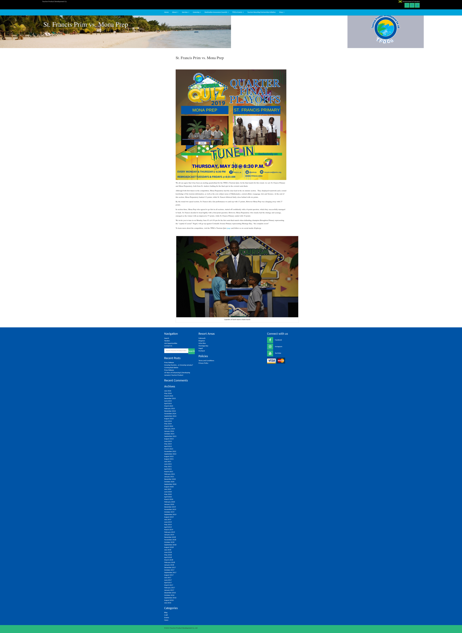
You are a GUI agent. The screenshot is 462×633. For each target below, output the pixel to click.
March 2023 (168, 449)
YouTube (278, 353)
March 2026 (168, 396)
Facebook (278, 340)
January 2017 (169, 590)
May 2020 (168, 494)
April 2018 (168, 557)
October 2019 (169, 512)
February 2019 (169, 532)
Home (166, 12)
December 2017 (170, 567)
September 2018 (170, 545)
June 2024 (168, 421)
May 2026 (168, 393)
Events (166, 618)
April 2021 (168, 469)
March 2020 (168, 499)
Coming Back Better (171, 368)
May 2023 (168, 444)
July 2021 (167, 462)
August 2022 (169, 456)
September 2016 (170, 598)
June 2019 (168, 522)
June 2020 (168, 492)
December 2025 (170, 398)
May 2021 (168, 467)
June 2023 (168, 441)
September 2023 (170, 436)
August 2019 (169, 517)
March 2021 (168, 472)
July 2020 (167, 489)
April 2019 (168, 527)
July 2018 (167, 550)
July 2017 (167, 578)
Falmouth (202, 338)
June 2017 (168, 580)
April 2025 (168, 404)
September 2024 (170, 416)
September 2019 (170, 515)
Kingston (202, 341)
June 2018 (168, 552)
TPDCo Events (237, 12)
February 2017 (169, 588)
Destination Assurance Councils (216, 12)
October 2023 (169, 434)
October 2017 (169, 570)
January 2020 (169, 504)
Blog (165, 613)
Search (166, 338)
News (166, 620)
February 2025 (169, 409)
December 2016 (170, 593)
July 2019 (167, 520)
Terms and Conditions (206, 361)
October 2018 (169, 542)
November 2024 (170, 414)
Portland (202, 351)
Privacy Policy (203, 363)
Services (185, 12)
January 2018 (169, 565)
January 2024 (169, 431)
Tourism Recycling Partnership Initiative (261, 12)
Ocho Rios (202, 343)
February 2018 (169, 562)
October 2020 (169, 482)
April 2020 (168, 497)
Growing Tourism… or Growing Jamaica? (178, 365)
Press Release (169, 363)
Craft (166, 615)
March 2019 (168, 530)
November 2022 (170, 451)
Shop (281, 12)
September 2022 (170, 454)
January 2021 (169, 477)
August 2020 (169, 487)
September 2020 (170, 484)
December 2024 (170, 411)
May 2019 (168, 525)
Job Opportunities (170, 343)
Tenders (167, 341)
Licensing (196, 12)
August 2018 (169, 547)
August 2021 (169, 459)
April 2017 (168, 583)
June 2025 (168, 401)
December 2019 (170, 507)
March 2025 (168, 406)
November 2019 (170, 509)
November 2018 (170, 540)
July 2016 (167, 603)
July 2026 (167, 391)
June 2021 (168, 464)
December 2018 (170, 537)
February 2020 (169, 502)
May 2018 (168, 555)
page (229, 228)
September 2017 (170, 573)
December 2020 (170, 479)
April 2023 (168, 446)
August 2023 (169, 439)
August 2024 (169, 419)
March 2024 (168, 426)
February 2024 (169, 429)
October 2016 (169, 595)
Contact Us (168, 346)
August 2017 (169, 575)
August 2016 (169, 600)
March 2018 (168, 560)
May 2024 (168, 424)
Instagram (278, 347)
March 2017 (168, 585)
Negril (201, 348)
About (174, 12)
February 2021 (169, 474)
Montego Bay (203, 346)
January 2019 (169, 535)
